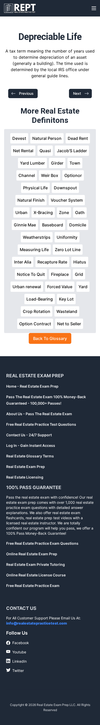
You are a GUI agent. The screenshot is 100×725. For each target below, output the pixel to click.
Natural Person (47, 138)
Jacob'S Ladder (72, 150)
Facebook (17, 643)
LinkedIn (16, 661)
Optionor (73, 175)
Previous (26, 93)
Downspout (65, 187)
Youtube (16, 652)
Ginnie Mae (25, 224)
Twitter (15, 670)
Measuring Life (34, 249)
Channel (26, 175)
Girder (57, 163)
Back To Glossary (50, 338)
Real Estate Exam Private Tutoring (35, 564)
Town (74, 163)
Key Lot (66, 299)
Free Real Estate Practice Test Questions (41, 424)
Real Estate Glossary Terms (30, 456)
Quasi (45, 150)
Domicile (77, 224)
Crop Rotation (36, 311)
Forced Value (59, 286)
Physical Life (35, 187)
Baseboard (52, 224)
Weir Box (49, 175)
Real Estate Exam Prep (25, 466)
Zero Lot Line (68, 249)
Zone (64, 212)
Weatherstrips (37, 237)
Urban (21, 212)
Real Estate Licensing (24, 477)
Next (77, 93)
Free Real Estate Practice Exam (32, 585)
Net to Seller (69, 323)
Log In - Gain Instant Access (30, 445)
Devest (19, 138)
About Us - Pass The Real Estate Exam (39, 414)
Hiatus (79, 262)
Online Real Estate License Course (36, 575)
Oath (80, 212)
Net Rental (23, 150)
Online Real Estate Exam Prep (31, 554)
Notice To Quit (31, 274)
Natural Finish (31, 200)
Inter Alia (22, 262)
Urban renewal (27, 286)
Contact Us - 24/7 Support (29, 435)
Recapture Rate (52, 262)
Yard (82, 286)
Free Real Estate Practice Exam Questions (42, 543)
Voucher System (67, 200)
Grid (79, 274)
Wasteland (66, 311)
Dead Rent (78, 138)
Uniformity (67, 237)
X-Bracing (43, 212)
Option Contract (35, 323)
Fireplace (60, 274)
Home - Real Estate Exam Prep (32, 386)
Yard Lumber (32, 163)
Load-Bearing (39, 299)
